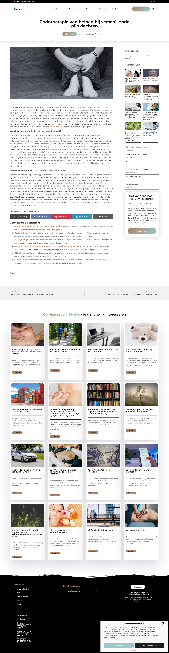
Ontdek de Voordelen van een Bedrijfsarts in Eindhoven (41, 226)
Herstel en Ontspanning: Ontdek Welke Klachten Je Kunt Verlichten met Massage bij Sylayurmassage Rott (64, 412)
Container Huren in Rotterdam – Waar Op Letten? (27, 410)
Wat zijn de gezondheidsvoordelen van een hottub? (39, 240)
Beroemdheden (23, 589)
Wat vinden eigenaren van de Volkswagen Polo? (26, 471)
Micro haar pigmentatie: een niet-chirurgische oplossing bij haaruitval (151, 97)
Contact (115, 9)
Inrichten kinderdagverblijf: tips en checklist (139, 350)
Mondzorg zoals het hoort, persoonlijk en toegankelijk (150, 133)
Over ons (90, 9)
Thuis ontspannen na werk (136, 154)
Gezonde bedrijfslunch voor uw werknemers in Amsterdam (43, 233)
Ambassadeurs (75, 9)
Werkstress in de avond (135, 162)
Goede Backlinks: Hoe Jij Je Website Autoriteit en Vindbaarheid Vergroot (24, 625)
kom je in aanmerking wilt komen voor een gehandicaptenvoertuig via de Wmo (27, 533)
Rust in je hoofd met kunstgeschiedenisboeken (152, 79)
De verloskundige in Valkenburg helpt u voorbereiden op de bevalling (48, 246)
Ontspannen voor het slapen (137, 169)
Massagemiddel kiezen (137, 530)
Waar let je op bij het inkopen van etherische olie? (132, 96)
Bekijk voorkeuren (150, 645)
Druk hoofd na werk (133, 177)
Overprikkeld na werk (134, 184)
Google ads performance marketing (138, 471)
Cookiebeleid (133, 650)
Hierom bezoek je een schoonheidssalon (60, 531)
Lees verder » (130, 150)
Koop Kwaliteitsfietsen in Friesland (100, 471)
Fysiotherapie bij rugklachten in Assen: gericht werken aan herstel (26, 351)
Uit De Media (58, 9)
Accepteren (119, 645)
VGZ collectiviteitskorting (100, 530)
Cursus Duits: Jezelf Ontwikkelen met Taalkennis (38, 260)
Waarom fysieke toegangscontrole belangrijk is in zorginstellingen (131, 115)
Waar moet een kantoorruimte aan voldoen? (103, 350)
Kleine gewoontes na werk (136, 147)
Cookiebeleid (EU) (23, 619)
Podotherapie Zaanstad (53, 127)
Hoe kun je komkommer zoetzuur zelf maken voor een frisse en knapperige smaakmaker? (132, 136)
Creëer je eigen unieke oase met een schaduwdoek (139, 410)
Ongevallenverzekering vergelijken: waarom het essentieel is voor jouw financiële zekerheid (151, 116)
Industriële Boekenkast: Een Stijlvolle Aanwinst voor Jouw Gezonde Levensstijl (102, 411)
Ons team (103, 9)
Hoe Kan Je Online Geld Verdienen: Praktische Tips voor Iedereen (24, 633)
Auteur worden (22, 608)
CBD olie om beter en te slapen (29, 253)
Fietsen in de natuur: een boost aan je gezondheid (65, 350)
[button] (163, 624)
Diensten (69, 34)
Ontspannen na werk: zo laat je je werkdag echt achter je (24, 640)
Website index (22, 615)
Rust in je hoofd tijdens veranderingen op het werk (132, 79)
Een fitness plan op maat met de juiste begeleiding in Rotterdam (64, 472)
